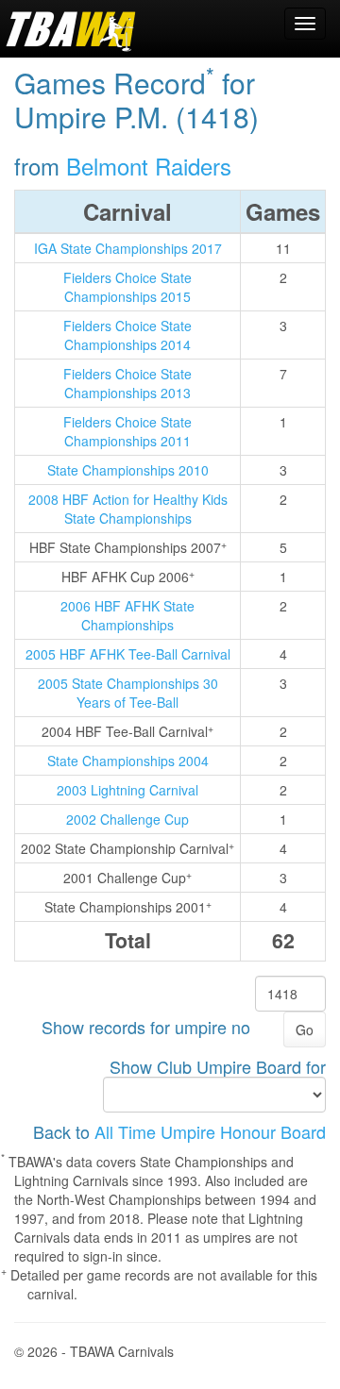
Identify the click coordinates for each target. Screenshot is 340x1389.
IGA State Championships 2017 (128, 248)
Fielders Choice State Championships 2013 (127, 383)
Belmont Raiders (148, 165)
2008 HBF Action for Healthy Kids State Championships (128, 508)
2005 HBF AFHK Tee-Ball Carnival (128, 653)
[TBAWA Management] (71, 28)
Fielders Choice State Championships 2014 (127, 335)
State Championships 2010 (128, 469)
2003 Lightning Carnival (127, 789)
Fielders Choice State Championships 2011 (127, 431)
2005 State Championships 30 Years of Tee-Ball (128, 692)
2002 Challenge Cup (127, 819)
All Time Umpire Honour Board (210, 1131)
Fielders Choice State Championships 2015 (127, 287)
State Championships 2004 (128, 760)
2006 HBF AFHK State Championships (127, 615)
